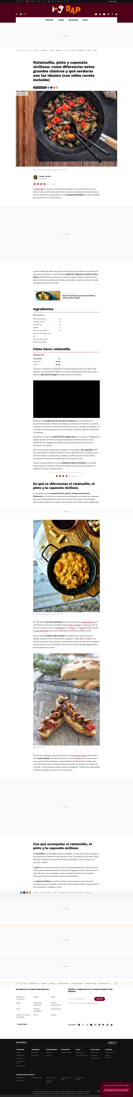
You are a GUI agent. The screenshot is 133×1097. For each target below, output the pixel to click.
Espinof (48, 1055)
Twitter (51, 87)
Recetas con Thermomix (20, 998)
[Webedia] (21, 1042)
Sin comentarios (41, 87)
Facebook (112, 14)
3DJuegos (34, 1052)
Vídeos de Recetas (46, 892)
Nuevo (20, 14)
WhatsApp (96, 14)
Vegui (55, 892)
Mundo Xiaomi (20, 1066)
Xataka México (20, 1077)
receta (83, 892)
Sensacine (49, 1052)
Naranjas (73, 50)
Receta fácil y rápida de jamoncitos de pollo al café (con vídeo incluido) (78, 297)
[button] (45, 176)
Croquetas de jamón (78, 983)
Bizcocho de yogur (91, 983)
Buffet (95, 50)
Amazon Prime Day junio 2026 (23, 1016)
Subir (111, 1042)
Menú (16, 14)
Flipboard (54, 87)
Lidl (29, 50)
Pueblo (52, 50)
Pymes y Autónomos (108, 1056)
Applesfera (19, 1058)
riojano (72, 628)
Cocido (88, 50)
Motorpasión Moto (81, 1055)
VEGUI (85, 20)
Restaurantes (56, 1009)
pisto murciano (74, 625)
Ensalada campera (63, 983)
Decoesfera (94, 1055)
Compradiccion (95, 1058)
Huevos (53, 1015)
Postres (36, 997)
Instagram (108, 14)
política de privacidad (92, 1003)
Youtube (104, 14)
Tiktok (100, 14)
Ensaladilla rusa (34, 983)
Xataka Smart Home (20, 1062)
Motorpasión (79, 1052)
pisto (90, 892)
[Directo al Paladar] (66, 9)
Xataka (18, 1052)
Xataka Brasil (20, 1080)
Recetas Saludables (37, 1010)
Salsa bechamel (104, 983)
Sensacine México (51, 1077)
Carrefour (35, 50)
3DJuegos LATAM (36, 1077)
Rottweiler (81, 50)
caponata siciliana (79, 755)
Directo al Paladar (66, 1052)
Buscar (24, 14)
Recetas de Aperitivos (38, 1004)
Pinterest (99, 1024)
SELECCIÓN (73, 20)
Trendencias (94, 1052)
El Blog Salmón (110, 1052)
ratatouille (39, 189)
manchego (60, 628)
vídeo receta (74, 892)
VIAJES (61, 20)
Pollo (18, 1009)
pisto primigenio (41, 630)
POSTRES (49, 20)
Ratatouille (63, 892)
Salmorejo (53, 983)
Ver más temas (22, 1024)
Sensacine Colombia (49, 1081)
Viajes (18, 1003)
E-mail (116, 14)
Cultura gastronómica (56, 1004)
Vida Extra (34, 1055)
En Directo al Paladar (68, 293)
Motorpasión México (79, 1078)
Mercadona (44, 50)
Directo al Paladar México (66, 1078)
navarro (83, 628)
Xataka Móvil (20, 1055)
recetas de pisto (87, 622)
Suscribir (100, 999)
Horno (66, 50)
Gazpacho (59, 50)
